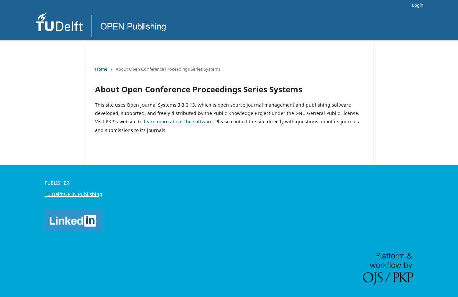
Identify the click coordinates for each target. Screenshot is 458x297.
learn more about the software (178, 121)
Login (417, 5)
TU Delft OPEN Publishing (73, 194)
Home (101, 69)
